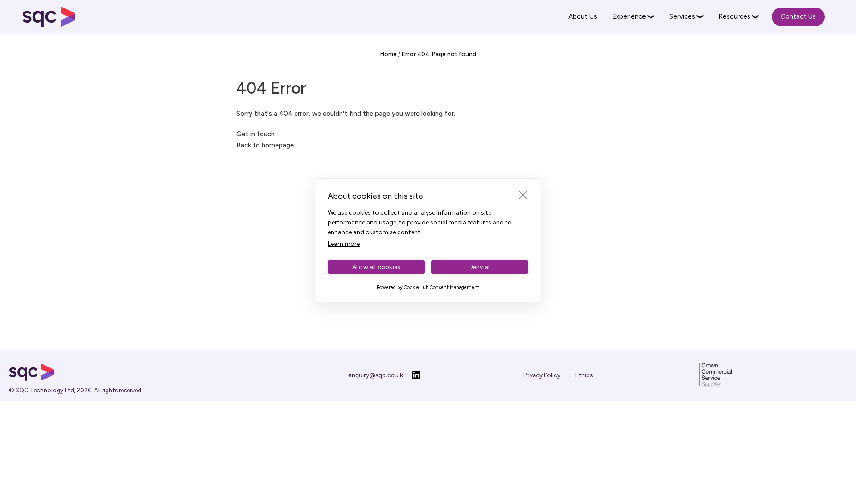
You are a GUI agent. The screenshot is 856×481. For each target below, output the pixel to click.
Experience (629, 16)
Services (682, 16)
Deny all (480, 267)
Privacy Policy (541, 375)
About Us (582, 16)
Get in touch (255, 134)
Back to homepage (265, 145)
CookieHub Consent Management (441, 287)
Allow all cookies (376, 267)
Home (388, 53)
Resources (734, 16)
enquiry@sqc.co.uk (375, 375)
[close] (523, 195)
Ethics (584, 375)
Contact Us (798, 16)
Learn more (344, 244)
